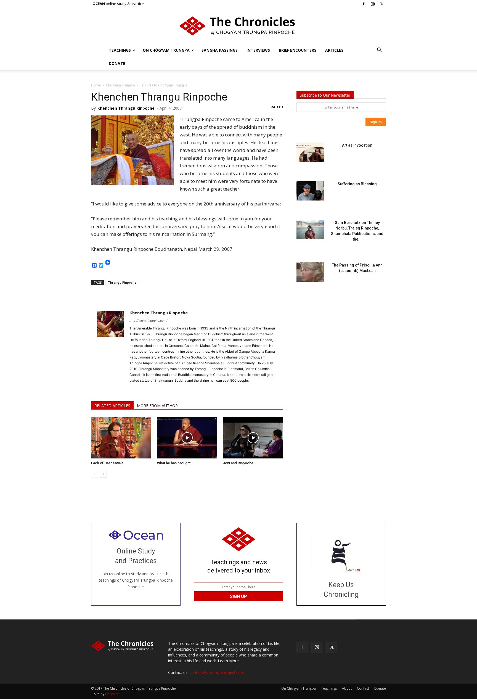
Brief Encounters (297, 50)
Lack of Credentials (107, 463)
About (347, 688)
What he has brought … (175, 463)
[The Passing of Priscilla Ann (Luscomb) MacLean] (310, 272)
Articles (334, 50)
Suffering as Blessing (357, 184)
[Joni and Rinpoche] (253, 437)
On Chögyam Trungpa (166, 50)
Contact (363, 688)
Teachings (120, 50)
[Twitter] (382, 4)
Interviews (258, 50)
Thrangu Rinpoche (122, 282)
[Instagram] (373, 4)
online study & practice (118, 3)
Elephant (112, 694)
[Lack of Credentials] (121, 437)
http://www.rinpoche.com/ (148, 321)
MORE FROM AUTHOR (157, 405)
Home (96, 85)
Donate (117, 63)
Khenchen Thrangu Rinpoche (126, 108)
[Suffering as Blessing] (310, 191)
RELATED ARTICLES (112, 405)
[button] (379, 50)
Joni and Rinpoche (238, 463)
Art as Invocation (357, 145)
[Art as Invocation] (310, 152)
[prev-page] (94, 474)
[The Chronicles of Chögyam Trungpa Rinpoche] (238, 26)
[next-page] (103, 474)
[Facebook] (363, 4)
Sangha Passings (220, 50)
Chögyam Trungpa (120, 85)
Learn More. (229, 660)
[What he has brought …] (187, 437)
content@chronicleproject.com (216, 672)
